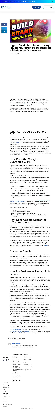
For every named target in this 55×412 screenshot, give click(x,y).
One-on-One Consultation (16, 373)
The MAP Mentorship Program (18, 370)
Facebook (13, 331)
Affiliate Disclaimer (7, 402)
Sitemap (5, 406)
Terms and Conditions (5, 399)
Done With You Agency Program (17, 361)
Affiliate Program (27, 357)
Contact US (6, 391)
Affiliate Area (6, 387)
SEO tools (16, 142)
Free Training (26, 362)
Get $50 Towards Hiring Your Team (27, 370)
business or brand (23, 104)
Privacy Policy (6, 396)
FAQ (4, 389)
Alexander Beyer (16, 343)
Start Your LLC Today (28, 366)
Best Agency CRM (27, 364)
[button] (52, 1)
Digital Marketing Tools (27, 360)
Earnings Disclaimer (7, 404)
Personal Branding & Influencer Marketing (17, 377)
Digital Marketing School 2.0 (17, 357)
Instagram (27, 331)
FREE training (22, 333)
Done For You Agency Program (17, 364)
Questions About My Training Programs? (18, 1)
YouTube (19, 331)
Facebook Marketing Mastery (17, 381)
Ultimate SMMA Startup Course (16, 367)
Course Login (6, 385)
